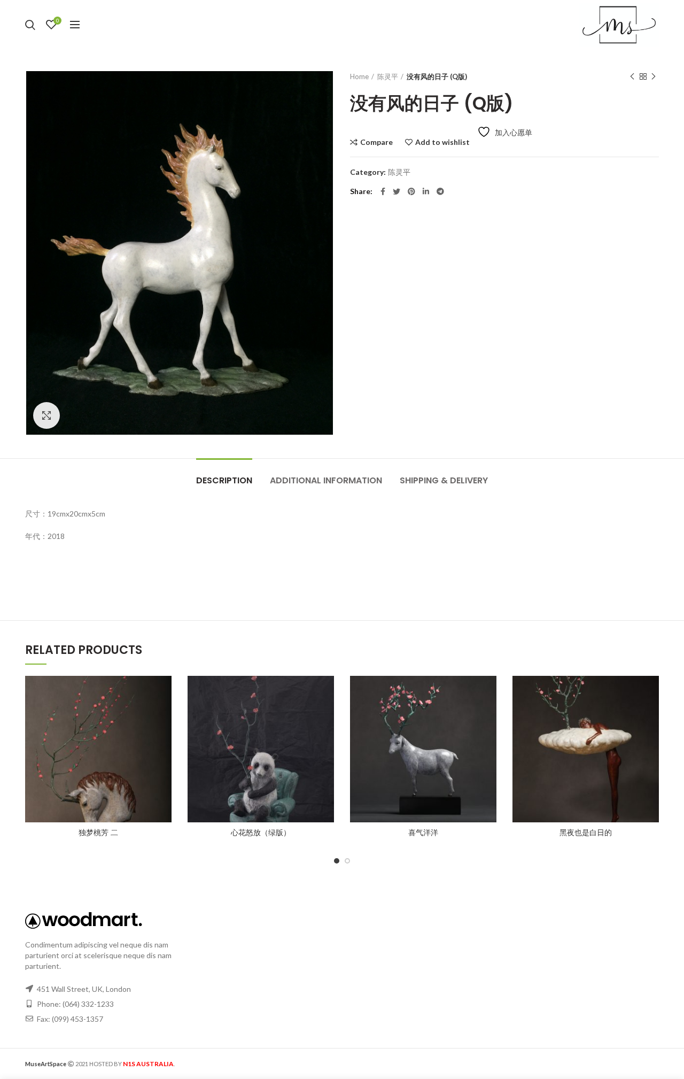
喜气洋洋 (423, 832)
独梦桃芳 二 (98, 832)
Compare (376, 142)
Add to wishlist (442, 142)
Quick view (163, 741)
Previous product (632, 76)
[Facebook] (383, 191)
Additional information (326, 480)
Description (224, 480)
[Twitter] (396, 191)
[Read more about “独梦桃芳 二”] (163, 717)
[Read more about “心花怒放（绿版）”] (326, 717)
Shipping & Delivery (444, 480)
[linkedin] (426, 191)
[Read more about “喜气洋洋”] (488, 717)
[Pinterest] (411, 191)
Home (359, 76)
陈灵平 (387, 76)
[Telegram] (440, 191)
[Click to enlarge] (46, 415)
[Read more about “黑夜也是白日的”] (651, 717)
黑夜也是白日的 (585, 832)
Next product (653, 76)
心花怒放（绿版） (261, 832)
